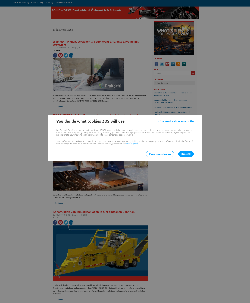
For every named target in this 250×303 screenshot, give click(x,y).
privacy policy (132, 144)
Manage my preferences (160, 154)
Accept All (186, 154)
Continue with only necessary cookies (177, 121)
